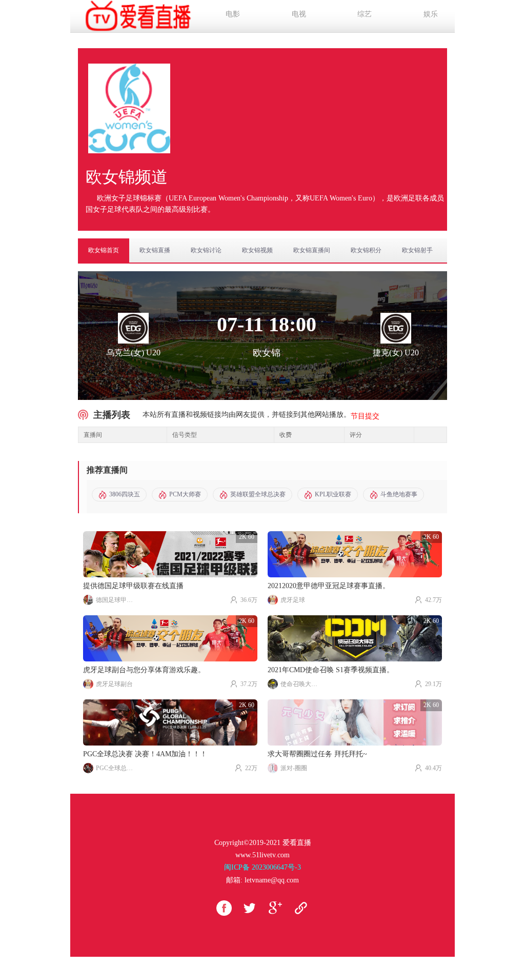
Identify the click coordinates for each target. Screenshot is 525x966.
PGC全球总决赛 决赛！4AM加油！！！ (145, 754)
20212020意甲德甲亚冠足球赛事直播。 (329, 586)
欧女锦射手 (417, 250)
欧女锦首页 (103, 250)
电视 (299, 14)
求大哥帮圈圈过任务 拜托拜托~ (317, 754)
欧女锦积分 (366, 250)
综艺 (364, 14)
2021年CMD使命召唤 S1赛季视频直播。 (331, 670)
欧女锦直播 (154, 250)
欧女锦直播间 (311, 250)
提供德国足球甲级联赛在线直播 (133, 586)
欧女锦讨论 (206, 250)
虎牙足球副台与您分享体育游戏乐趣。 (144, 670)
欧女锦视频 (257, 250)
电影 (233, 14)
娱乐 (430, 14)
